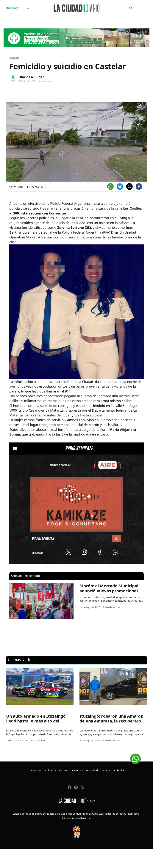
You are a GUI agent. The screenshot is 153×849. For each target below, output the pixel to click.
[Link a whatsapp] (135, 757)
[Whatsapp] (110, 186)
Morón (14, 58)
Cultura (49, 770)
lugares (106, 770)
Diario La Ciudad (32, 77)
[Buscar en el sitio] (131, 8)
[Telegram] (120, 186)
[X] (129, 186)
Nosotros (36, 770)
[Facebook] (139, 186)
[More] (27, 8)
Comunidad (91, 770)
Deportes (62, 770)
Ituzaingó (13, 8)
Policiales (119, 770)
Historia (76, 770)
